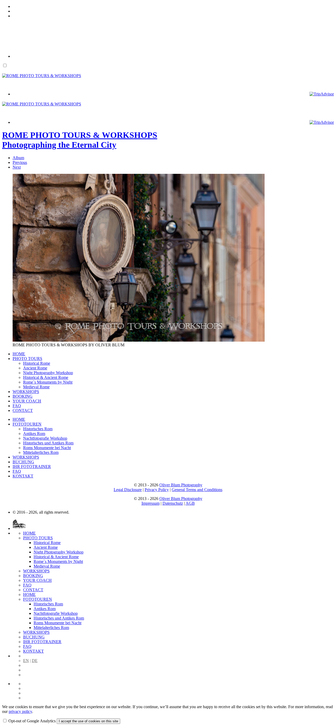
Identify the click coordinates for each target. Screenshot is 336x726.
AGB (190, 503)
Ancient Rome (35, 368)
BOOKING (23, 396)
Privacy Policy (157, 489)
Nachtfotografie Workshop (45, 438)
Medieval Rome (36, 387)
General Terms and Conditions (197, 489)
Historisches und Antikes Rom (48, 443)
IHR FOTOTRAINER (32, 466)
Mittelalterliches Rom (41, 452)
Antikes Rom (34, 433)
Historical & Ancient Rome (45, 377)
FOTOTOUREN (27, 424)
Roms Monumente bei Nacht (47, 447)
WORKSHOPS (26, 391)
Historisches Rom (37, 429)
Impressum (150, 503)
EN (26, 660)
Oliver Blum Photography (180, 485)
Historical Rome (36, 363)
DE (35, 660)
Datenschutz (172, 503)
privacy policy (20, 711)
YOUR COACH (27, 401)
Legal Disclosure (128, 489)
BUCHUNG (23, 462)
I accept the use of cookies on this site (88, 721)
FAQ (17, 406)
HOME (19, 354)
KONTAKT (23, 476)
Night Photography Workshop (48, 372)
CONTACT (23, 410)
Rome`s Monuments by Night (47, 382)
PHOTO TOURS (27, 358)
